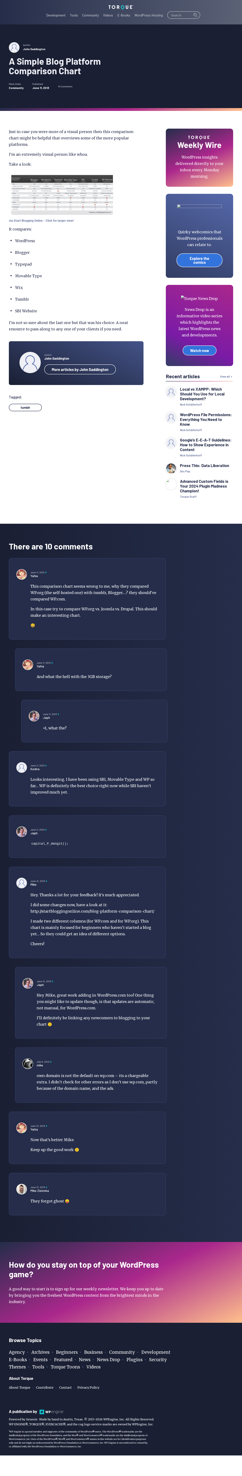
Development (155, 1352)
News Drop (108, 1359)
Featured (63, 1359)
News (85, 1359)
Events (40, 1359)
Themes (17, 1367)
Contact (65, 1387)
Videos (93, 1367)
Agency (17, 1352)
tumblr (25, 407)
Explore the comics (199, 260)
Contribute (45, 1387)
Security (158, 1359)
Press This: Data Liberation (204, 465)
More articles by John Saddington (80, 369)
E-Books (18, 1359)
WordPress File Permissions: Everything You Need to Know (206, 419)
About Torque (19, 1387)
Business (93, 1352)
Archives (40, 1352)
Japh (46, 717)
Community (16, 87)
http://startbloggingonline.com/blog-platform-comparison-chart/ (92, 911)
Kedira (35, 769)
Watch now (199, 350)
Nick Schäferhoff (191, 404)
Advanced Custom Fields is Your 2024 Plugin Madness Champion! (204, 486)
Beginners (67, 1352)
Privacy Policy (88, 1387)
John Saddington (34, 49)
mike (40, 1065)
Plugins (134, 1359)
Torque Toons (65, 1367)
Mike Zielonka (39, 1191)
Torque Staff (188, 496)
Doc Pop (185, 471)
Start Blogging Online (28, 220)
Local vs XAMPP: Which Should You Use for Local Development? (202, 394)
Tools (38, 1367)
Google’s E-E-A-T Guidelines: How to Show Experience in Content (206, 445)
